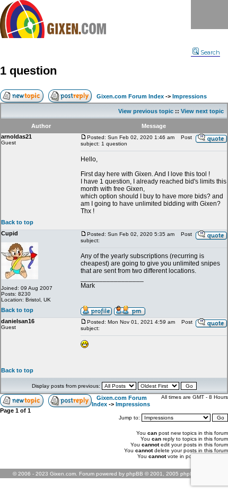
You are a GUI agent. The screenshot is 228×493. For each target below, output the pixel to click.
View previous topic (145, 111)
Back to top (17, 222)
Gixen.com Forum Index (130, 96)
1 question (28, 70)
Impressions (189, 96)
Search (210, 52)
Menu (209, 14)
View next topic (202, 111)
